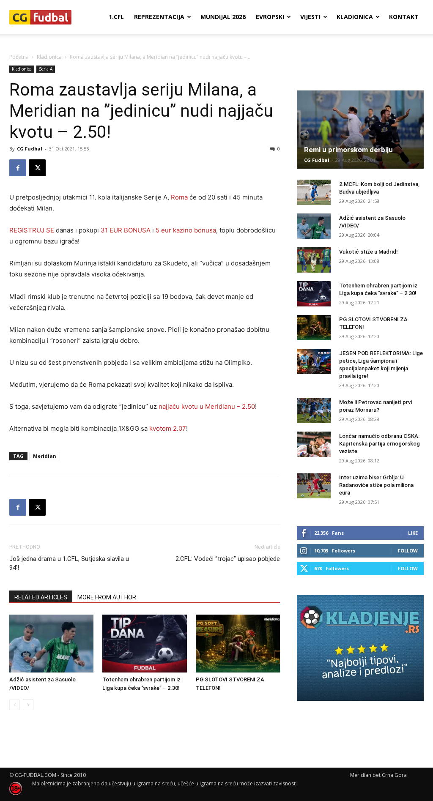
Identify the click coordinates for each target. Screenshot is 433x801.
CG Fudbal (29, 148)
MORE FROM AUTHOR (106, 597)
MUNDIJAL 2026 (223, 17)
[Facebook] (17, 167)
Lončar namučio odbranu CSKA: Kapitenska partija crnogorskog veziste (379, 443)
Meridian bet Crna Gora (378, 775)
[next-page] (28, 705)
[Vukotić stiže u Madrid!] (314, 260)
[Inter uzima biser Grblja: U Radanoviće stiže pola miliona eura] (314, 485)
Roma (179, 197)
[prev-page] (14, 705)
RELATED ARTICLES (40, 597)
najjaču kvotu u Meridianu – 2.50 (207, 406)
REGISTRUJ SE (31, 230)
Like (413, 533)
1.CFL (116, 17)
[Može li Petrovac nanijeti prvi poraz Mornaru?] (314, 410)
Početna (19, 56)
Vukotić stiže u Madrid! (368, 252)
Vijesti (310, 17)
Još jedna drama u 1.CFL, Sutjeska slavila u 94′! (69, 563)
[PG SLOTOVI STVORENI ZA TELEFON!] (238, 644)
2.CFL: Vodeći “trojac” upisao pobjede (227, 559)
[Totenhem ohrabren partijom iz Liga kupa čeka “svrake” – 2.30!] (144, 644)
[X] (37, 167)
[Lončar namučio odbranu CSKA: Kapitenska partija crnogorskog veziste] (314, 444)
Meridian (44, 456)
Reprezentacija (159, 17)
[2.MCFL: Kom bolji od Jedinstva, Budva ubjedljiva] (314, 192)
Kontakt (404, 17)
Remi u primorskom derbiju (348, 149)
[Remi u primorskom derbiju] (360, 129)
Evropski (270, 17)
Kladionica (355, 17)
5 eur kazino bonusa (186, 230)
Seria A (45, 69)
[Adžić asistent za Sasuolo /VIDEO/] (51, 644)
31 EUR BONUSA (126, 230)
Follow (408, 550)
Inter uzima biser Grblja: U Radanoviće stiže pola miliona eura (376, 485)
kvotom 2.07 (167, 428)
